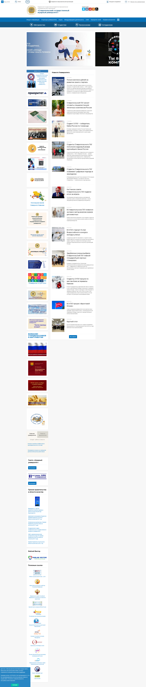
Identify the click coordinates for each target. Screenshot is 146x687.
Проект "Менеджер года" (37, 673)
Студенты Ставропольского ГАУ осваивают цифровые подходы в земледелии (80, 171)
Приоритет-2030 (96, 20)
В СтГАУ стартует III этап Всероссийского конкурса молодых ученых (77, 232)
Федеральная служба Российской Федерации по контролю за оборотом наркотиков (37, 597)
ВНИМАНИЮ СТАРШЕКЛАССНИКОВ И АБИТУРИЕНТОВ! (37, 335)
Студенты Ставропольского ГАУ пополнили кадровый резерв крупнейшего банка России (79, 147)
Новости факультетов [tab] (42, 434)
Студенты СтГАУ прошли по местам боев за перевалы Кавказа (78, 281)
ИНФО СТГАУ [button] (37, 71)
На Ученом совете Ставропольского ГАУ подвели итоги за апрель (79, 192)
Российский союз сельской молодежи (37, 616)
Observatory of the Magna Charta (37, 645)
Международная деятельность (74, 20)
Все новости (73, 336)
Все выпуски (32, 468)
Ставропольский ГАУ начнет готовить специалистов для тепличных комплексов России (79, 105)
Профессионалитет (109, 20)
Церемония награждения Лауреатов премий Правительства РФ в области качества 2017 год (37, 518)
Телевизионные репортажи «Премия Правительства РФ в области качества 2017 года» (37, 524)
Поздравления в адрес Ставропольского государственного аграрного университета (37, 530)
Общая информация (32, 20)
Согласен (15, 685)
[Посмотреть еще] (118, 19)
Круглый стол (72, 322)
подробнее (22, 672)
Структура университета (49, 20)
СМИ (87, 20)
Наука (60, 20)
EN (128, 1)
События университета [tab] (32, 434)
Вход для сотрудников (115, 1)
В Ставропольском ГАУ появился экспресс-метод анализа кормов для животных (80, 212)
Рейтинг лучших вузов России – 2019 (37, 576)
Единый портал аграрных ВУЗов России (37, 607)
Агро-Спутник (37, 678)
